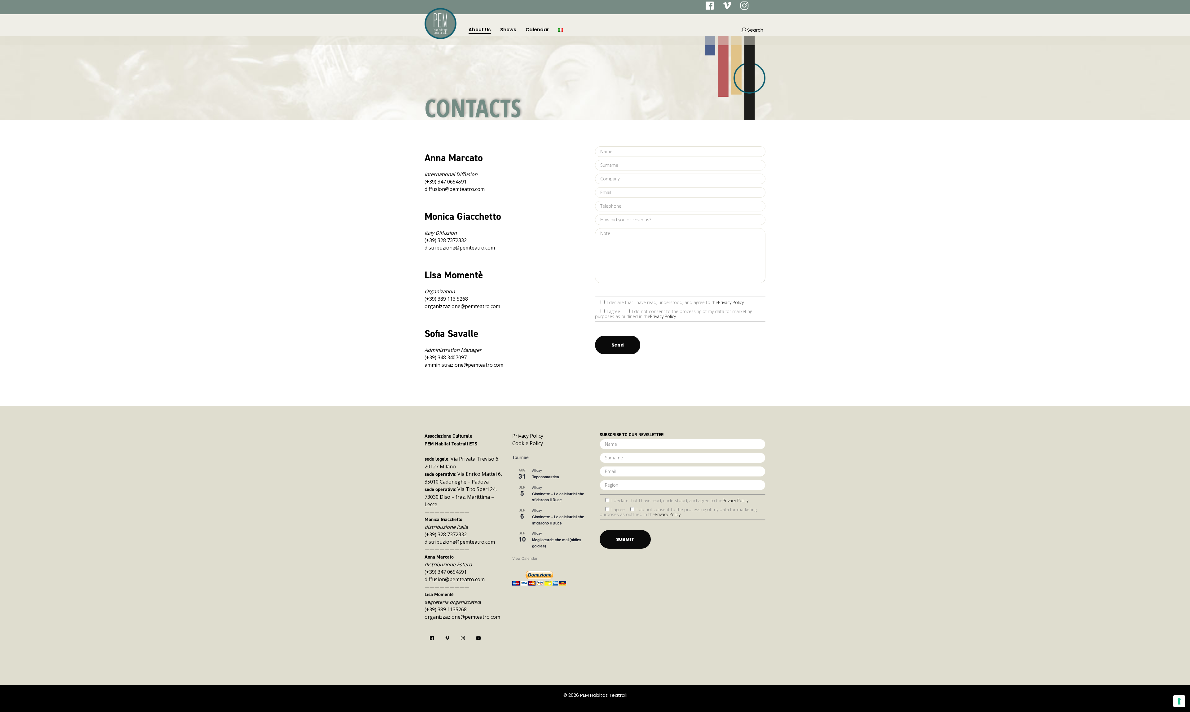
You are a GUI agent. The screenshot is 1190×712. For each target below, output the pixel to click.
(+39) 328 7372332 (446, 240)
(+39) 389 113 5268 (446, 298)
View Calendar (524, 558)
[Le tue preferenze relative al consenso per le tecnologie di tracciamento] (1179, 701)
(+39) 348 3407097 (446, 357)
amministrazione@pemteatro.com (464, 364)
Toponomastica (545, 477)
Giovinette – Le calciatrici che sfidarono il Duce (558, 496)
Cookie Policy (527, 443)
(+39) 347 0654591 (446, 181)
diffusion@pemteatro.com (455, 189)
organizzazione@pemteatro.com (462, 306)
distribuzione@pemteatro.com (460, 247)
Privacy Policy (731, 302)
